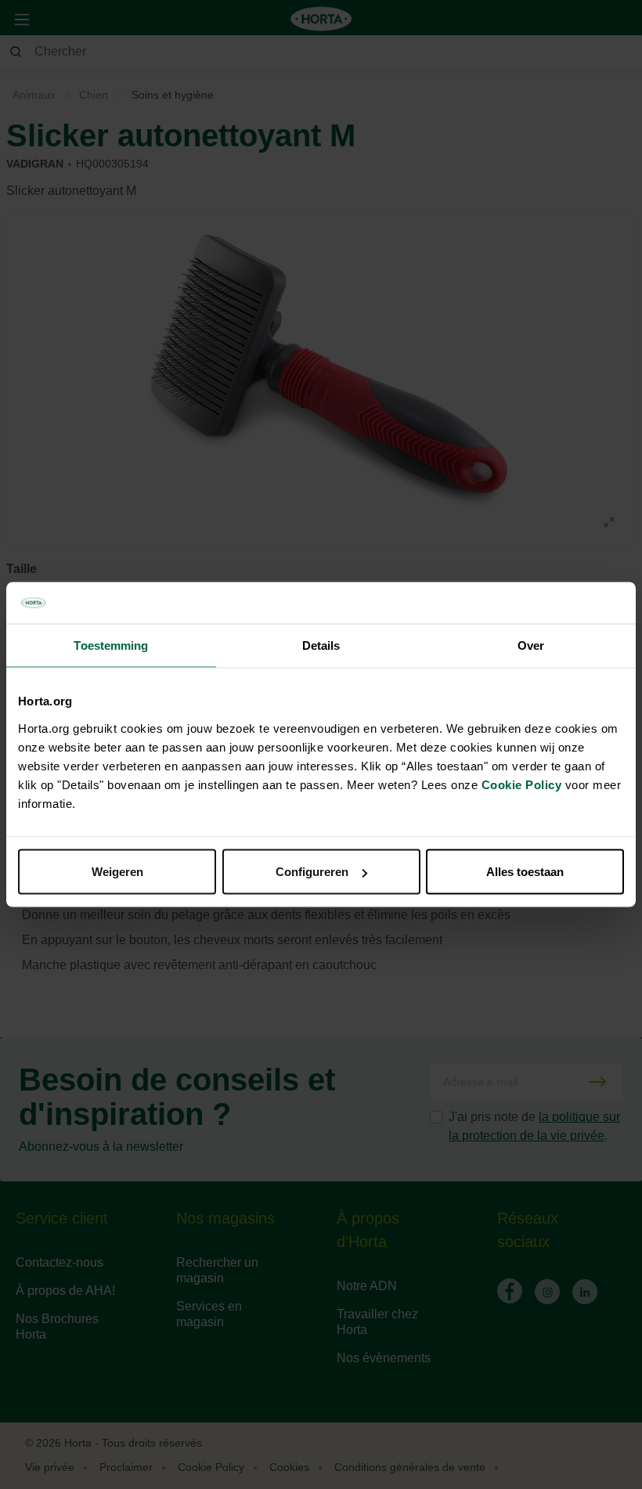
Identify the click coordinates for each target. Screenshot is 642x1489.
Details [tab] (321, 644)
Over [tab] (531, 644)
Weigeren (117, 871)
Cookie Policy (522, 784)
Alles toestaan (525, 871)
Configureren (312, 871)
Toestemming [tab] (111, 644)
